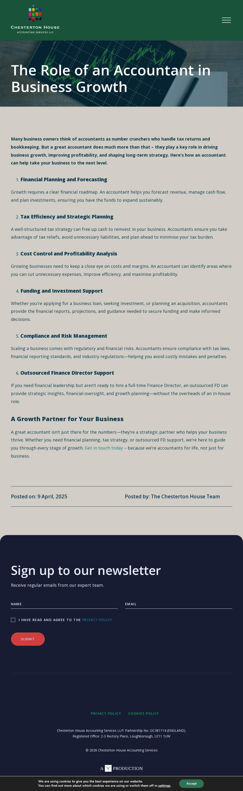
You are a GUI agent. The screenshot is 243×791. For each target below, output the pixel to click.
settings (164, 786)
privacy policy (97, 620)
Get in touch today (104, 448)
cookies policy (143, 713)
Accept (191, 783)
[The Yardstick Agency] (121, 770)
